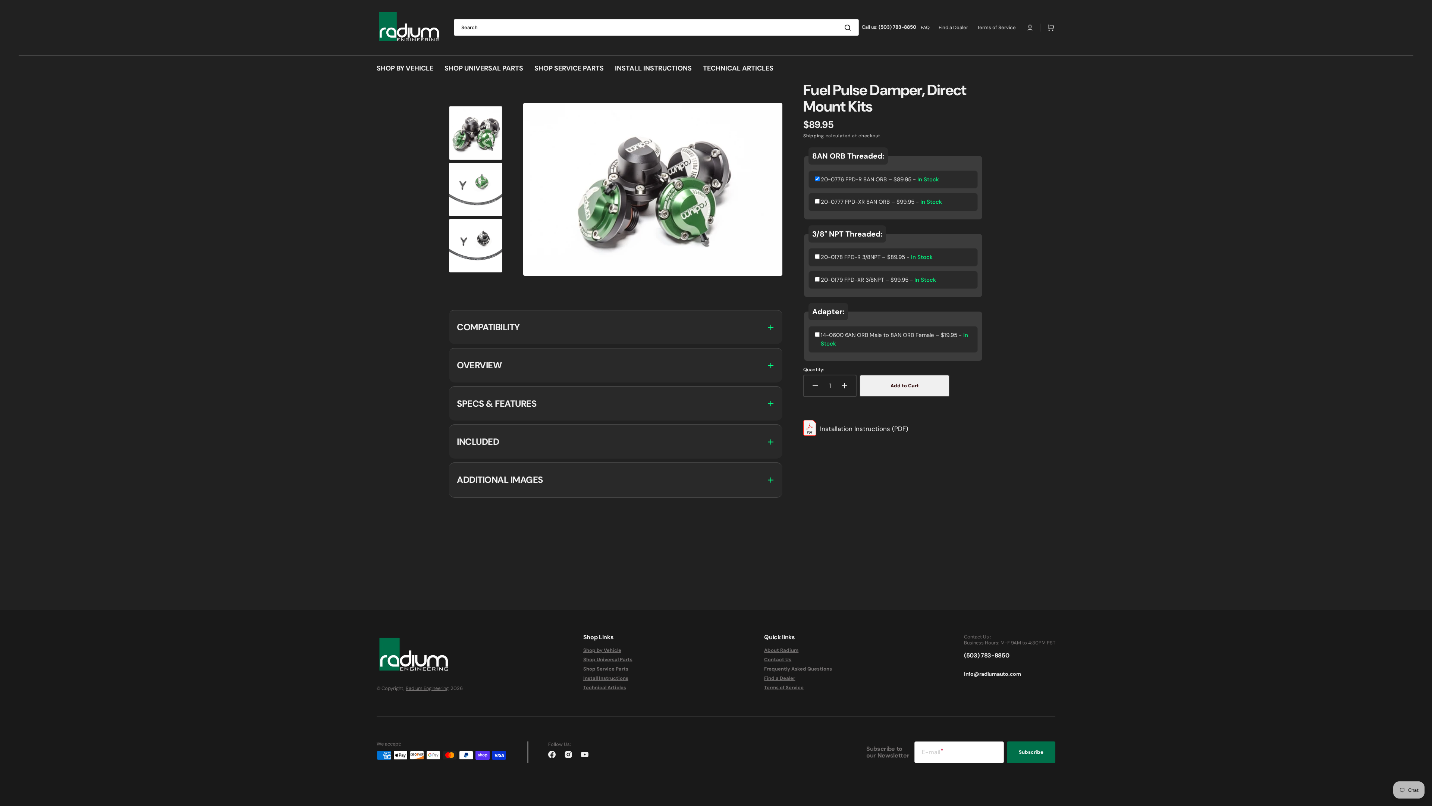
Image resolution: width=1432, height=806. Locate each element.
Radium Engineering (427, 688)
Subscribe (1031, 752)
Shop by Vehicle (602, 650)
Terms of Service (784, 687)
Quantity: (813, 370)
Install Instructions (605, 678)
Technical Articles (604, 687)
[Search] (849, 27)
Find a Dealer (779, 678)
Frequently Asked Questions (798, 669)
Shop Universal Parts (607, 659)
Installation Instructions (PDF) (864, 429)
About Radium (781, 650)
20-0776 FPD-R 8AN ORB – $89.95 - (880, 179)
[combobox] (656, 27)
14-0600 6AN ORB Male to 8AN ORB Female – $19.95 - (894, 339)
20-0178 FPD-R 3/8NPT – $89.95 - (877, 257)
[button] (1030, 27)
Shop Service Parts (605, 669)
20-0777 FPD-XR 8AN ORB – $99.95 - (881, 202)
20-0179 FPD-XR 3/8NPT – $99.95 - (878, 280)
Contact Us (777, 659)
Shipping (813, 136)
